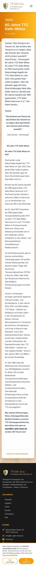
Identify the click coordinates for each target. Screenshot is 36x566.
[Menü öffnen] (31, 6)
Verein (6, 507)
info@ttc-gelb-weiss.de (14, 536)
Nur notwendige (10, 561)
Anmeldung (7, 514)
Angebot (6, 503)
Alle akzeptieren (26, 561)
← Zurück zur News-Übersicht (16, 454)
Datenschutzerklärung (9, 555)
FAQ (5, 517)
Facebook (9, 539)
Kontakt (6, 510)
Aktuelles (7, 500)
